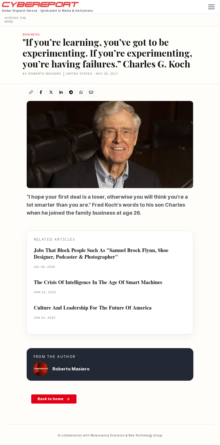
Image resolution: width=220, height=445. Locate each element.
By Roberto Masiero (42, 73)
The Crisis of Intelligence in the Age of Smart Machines (98, 282)
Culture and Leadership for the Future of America (93, 307)
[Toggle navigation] (211, 7)
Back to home (50, 399)
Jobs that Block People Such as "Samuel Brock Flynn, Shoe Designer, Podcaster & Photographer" (101, 253)
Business (31, 34)
